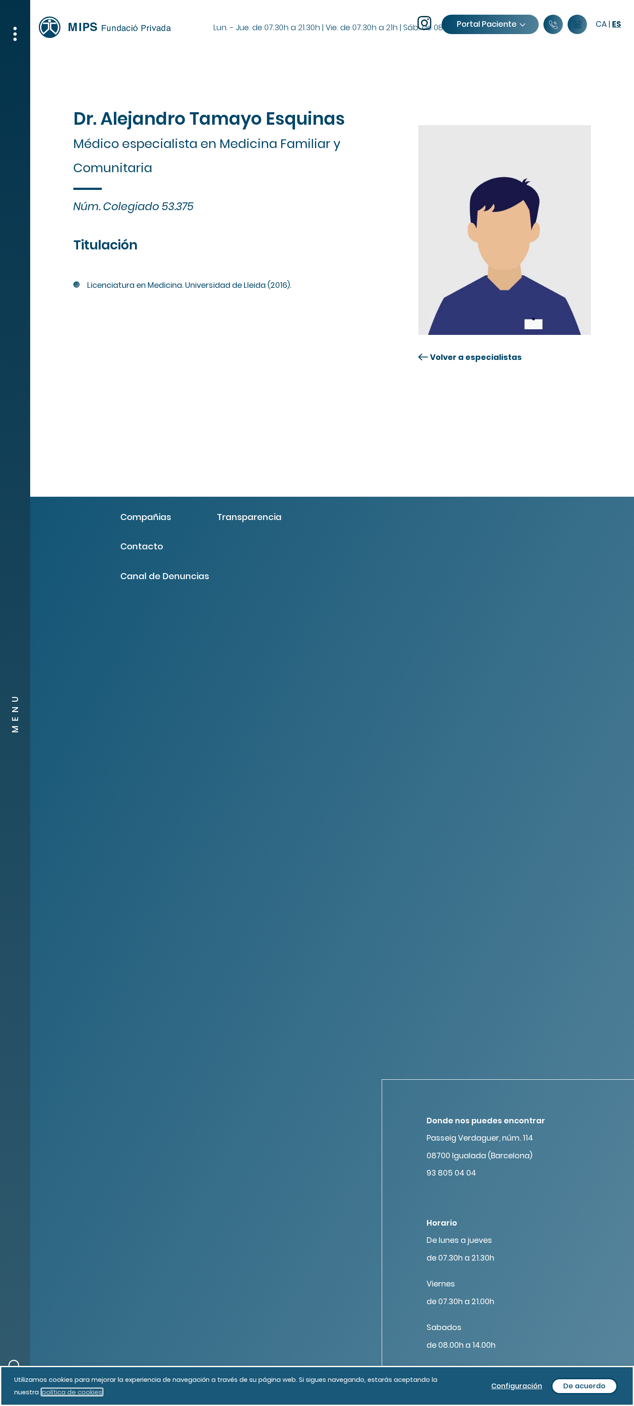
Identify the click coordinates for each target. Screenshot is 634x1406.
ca (601, 24)
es (616, 24)
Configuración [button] (516, 1386)
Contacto (141, 546)
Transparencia (249, 517)
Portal (487, 24)
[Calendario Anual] (577, 24)
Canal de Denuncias (164, 576)
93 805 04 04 (451, 1172)
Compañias (145, 517)
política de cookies (72, 1392)
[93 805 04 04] (553, 24)
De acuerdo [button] (584, 1386)
